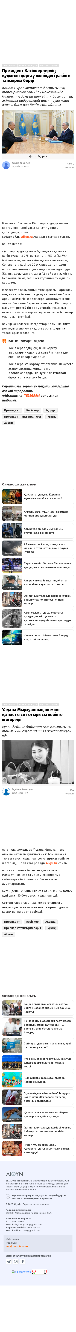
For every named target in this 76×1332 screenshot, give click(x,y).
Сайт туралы (12, 1239)
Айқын (8, 423)
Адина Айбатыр (21, 163)
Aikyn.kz (27, 237)
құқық (52, 416)
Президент (12, 410)
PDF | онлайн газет (17, 1246)
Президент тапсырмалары (22, 416)
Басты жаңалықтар (28, 66)
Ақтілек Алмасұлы (22, 789)
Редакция (11, 1242)
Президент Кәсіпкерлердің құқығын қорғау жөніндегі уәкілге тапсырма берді (36, 75)
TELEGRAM (32, 396)
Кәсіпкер (32, 410)
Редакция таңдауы (48, 66)
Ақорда (50, 410)
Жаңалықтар (9, 66)
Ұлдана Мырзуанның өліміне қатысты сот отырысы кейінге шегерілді (32, 714)
